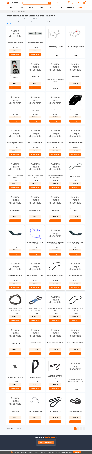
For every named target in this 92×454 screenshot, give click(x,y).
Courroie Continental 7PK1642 (15, 242)
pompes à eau (50, 21)
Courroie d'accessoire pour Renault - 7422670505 (35, 243)
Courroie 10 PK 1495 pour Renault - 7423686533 (15, 76)
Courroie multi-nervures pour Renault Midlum (15, 410)
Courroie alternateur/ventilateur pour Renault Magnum (55, 176)
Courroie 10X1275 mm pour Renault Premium (55, 80)
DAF (61, 7)
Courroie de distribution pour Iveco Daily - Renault (55, 276)
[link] (69, 3)
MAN (21, 7)
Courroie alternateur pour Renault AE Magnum (75, 143)
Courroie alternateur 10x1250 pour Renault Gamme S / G (15, 143)
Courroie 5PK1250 (15, 109)
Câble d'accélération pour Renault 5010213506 (35, 43)
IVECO (31, 7)
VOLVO (41, 7)
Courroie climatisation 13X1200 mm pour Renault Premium (15, 209)
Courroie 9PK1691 (55, 109)
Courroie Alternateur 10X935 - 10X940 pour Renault (35, 143)
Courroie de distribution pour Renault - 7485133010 (35, 309)
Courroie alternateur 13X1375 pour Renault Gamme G (55, 143)
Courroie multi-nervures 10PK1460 (55, 342)
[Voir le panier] (84, 3)
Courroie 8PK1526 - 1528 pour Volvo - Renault (35, 110)
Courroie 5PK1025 (75, 76)
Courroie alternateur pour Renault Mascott (15, 176)
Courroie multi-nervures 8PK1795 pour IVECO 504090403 (35, 376)
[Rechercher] (49, 3)
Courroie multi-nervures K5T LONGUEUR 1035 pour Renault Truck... (55, 377)
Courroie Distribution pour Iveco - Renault (55, 309)
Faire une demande (46, 442)
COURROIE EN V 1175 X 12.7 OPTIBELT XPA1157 (15, 342)
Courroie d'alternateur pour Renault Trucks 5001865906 (55, 243)
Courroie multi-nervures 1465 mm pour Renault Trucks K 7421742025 (15, 376)
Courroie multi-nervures (35, 342)
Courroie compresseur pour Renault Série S (75, 209)
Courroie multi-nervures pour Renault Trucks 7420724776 (55, 410)
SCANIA (51, 7)
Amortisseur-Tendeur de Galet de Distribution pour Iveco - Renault (15, 43)
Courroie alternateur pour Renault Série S (35, 176)
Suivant (84, 428)
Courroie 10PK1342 (35, 76)
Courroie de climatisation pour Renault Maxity (15, 276)
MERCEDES (70, 7)
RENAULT (11, 7)
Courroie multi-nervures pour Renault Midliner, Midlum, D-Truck (75, 380)
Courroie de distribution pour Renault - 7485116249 (15, 309)
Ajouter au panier (15, 54)
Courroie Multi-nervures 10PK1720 (75, 342)
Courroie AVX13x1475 (75, 176)
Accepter (77, 452)
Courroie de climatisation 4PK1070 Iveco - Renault (75, 243)
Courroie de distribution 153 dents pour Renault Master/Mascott (35, 276)
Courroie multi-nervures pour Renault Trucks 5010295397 (35, 410)
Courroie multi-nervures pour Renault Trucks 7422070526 (75, 410)
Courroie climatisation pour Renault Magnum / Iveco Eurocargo (35, 209)
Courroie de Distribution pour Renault (75, 276)
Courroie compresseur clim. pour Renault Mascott (55, 209)
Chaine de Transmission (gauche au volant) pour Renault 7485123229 (75, 47)
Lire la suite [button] (9, 23)
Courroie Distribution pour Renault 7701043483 (75, 309)
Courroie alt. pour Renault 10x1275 (75, 109)
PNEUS (80, 7)
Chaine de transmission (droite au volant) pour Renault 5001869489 (55, 47)
